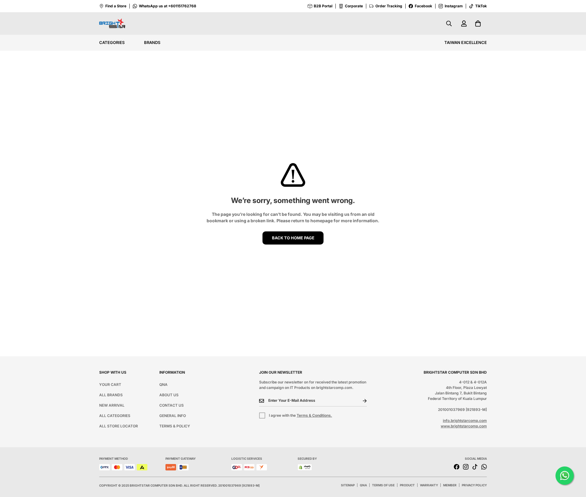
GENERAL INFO (172, 415)
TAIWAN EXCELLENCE (465, 42)
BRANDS (152, 42)
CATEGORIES (112, 42)
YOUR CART (110, 384)
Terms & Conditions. (314, 415)
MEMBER (450, 485)
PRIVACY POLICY (474, 485)
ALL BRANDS (111, 395)
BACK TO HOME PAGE (293, 237)
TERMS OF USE (383, 485)
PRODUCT (407, 485)
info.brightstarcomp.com (465, 420)
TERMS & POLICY (174, 426)
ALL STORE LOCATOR (118, 426)
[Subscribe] (360, 401)
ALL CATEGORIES (114, 415)
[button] (478, 23)
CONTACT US (171, 405)
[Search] (449, 23)
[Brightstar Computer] (112, 23)
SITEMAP (348, 485)
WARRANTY (429, 485)
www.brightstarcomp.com (464, 426)
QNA (163, 384)
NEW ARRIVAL (112, 405)
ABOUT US (169, 395)
